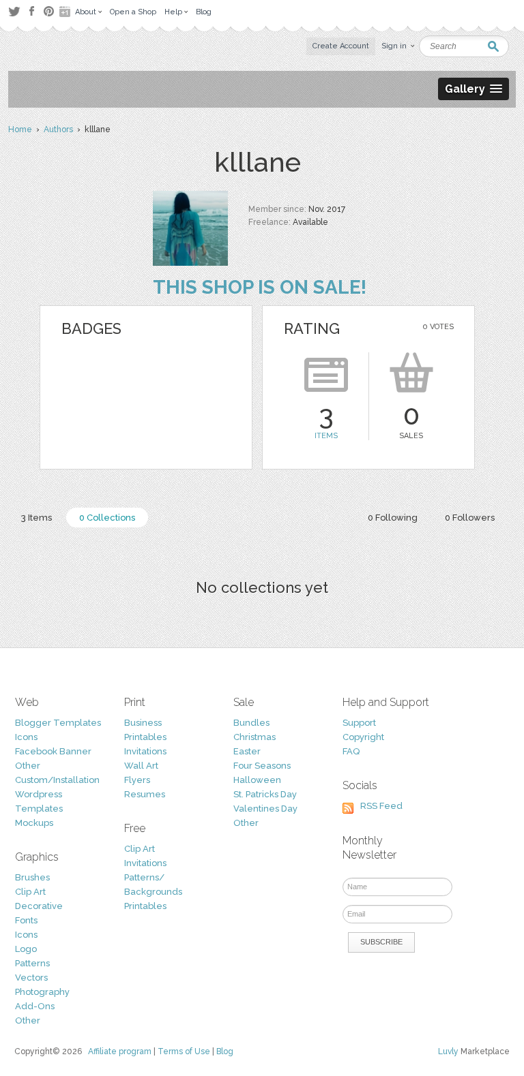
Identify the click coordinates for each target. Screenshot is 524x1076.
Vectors (31, 977)
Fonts (26, 920)
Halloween (257, 780)
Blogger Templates (58, 723)
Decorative (39, 906)
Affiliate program (119, 1051)
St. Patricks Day (265, 794)
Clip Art (30, 892)
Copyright (363, 737)
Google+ (66, 11)
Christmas (254, 737)
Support (359, 723)
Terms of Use (184, 1051)
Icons (26, 737)
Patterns (32, 963)
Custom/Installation (57, 780)
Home (20, 129)
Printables (145, 737)
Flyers (137, 780)
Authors (58, 129)
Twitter (14, 11)
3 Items (36, 517)
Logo (26, 949)
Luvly (448, 1051)
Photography (42, 992)
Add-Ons (35, 1006)
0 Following (393, 517)
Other (27, 765)
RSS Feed (381, 806)
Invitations (145, 751)
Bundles (251, 723)
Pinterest (49, 11)
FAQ (351, 751)
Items (326, 435)
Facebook (31, 11)
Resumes (144, 794)
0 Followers (470, 517)
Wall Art (141, 765)
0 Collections (107, 517)
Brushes (32, 877)
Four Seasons (262, 765)
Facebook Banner (53, 751)
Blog (224, 1051)
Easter (247, 751)
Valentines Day (265, 808)
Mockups (34, 823)
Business (143, 723)
